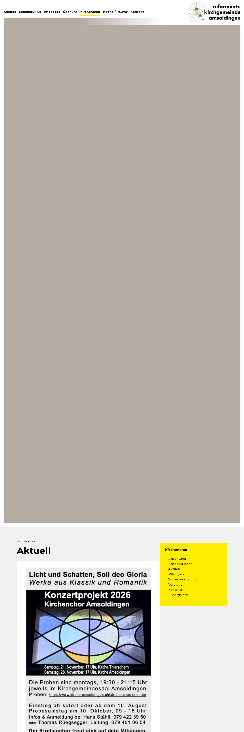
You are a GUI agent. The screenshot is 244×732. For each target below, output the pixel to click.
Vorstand (175, 584)
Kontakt (137, 12)
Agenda (10, 12)
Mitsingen (176, 574)
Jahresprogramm (182, 579)
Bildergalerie (178, 595)
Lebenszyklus (30, 12)
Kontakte (175, 589)
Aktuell (174, 569)
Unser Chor (177, 558)
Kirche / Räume (115, 12)
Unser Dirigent (180, 564)
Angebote (52, 12)
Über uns (70, 12)
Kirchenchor (90, 12)
